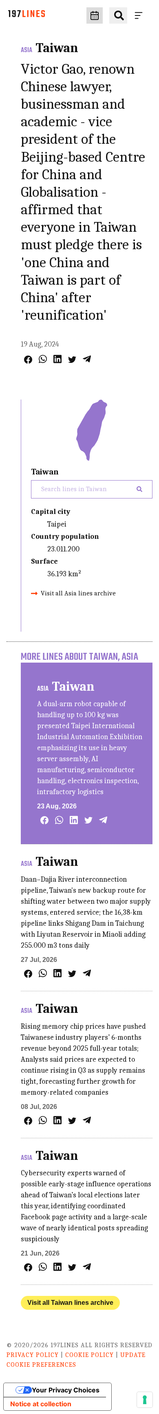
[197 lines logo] (26, 15)
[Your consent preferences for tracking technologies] (144, 1399)
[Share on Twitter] (72, 360)
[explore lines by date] (94, 15)
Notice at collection (40, 1404)
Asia (26, 50)
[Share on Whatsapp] (43, 359)
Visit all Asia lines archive (78, 593)
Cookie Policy (89, 1355)
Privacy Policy (33, 1355)
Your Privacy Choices (65, 1390)
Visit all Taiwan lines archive (70, 1302)
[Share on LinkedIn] (57, 359)
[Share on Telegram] (87, 359)
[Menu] (140, 15)
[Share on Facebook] (28, 360)
